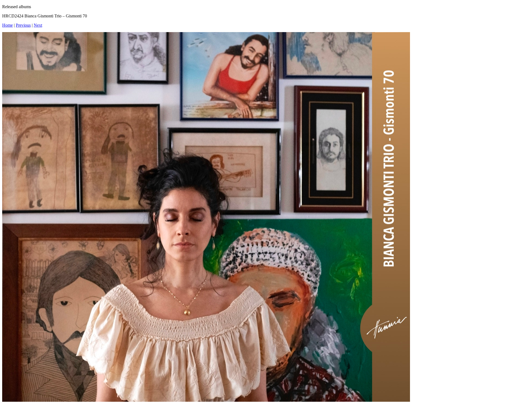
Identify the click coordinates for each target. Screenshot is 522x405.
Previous (23, 25)
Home (7, 25)
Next (38, 25)
